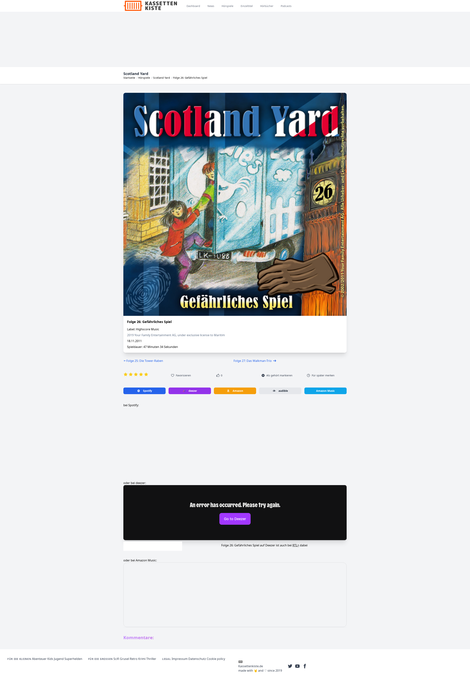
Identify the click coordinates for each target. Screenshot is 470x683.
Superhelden (73, 659)
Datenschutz (197, 659)
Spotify (147, 390)
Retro (134, 659)
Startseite (129, 77)
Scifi (116, 659)
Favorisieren (183, 375)
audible (283, 390)
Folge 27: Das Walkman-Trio (253, 361)
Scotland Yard (161, 77)
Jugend (59, 659)
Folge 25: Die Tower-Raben (144, 361)
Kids (50, 659)
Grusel (124, 659)
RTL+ (295, 545)
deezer (193, 390)
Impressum (180, 659)
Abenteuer (39, 659)
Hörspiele (144, 77)
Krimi (142, 659)
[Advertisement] (235, 39)
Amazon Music (325, 390)
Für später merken (323, 375)
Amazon (238, 390)
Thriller (151, 659)
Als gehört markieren (279, 375)
